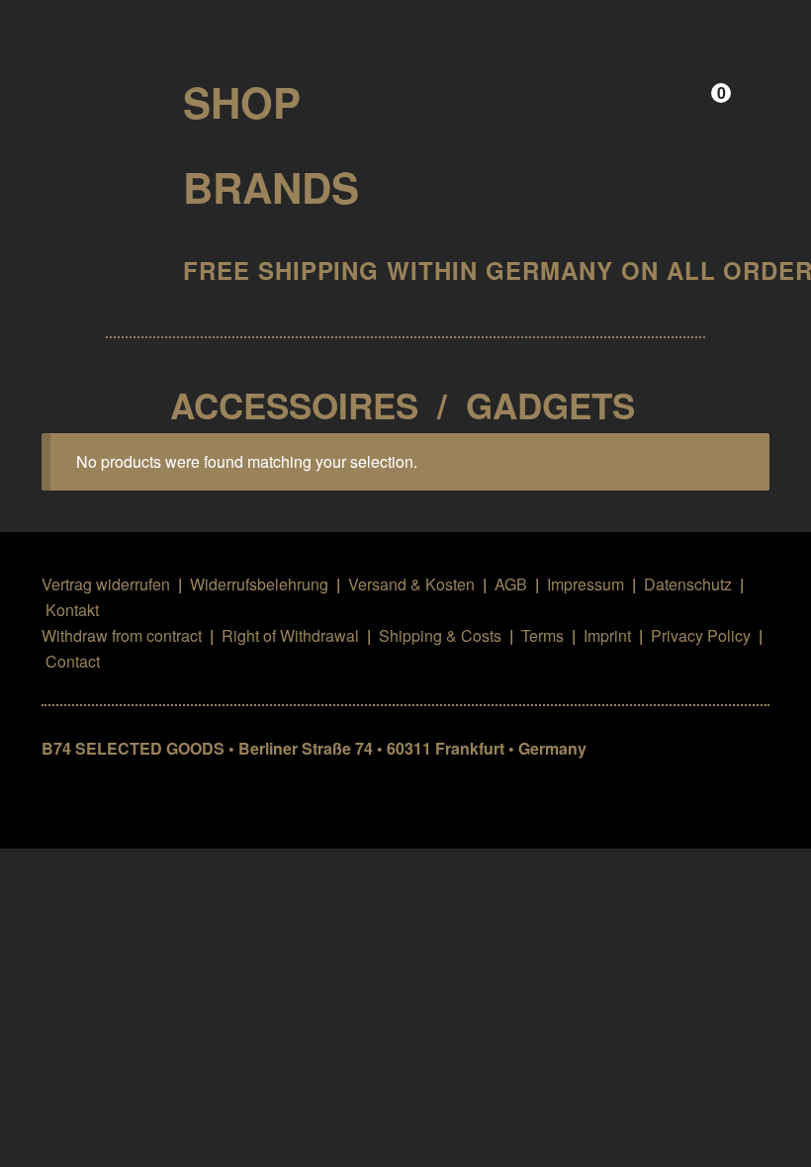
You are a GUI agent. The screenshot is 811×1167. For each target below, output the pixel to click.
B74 (95, 95)
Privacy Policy (701, 635)
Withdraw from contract (122, 635)
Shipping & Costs (440, 635)
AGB (511, 584)
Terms (542, 635)
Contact (72, 661)
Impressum (585, 584)
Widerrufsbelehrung (259, 584)
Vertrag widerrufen (106, 584)
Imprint (607, 635)
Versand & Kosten (411, 584)
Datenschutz (688, 584)
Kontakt (72, 609)
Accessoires (294, 405)
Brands (271, 187)
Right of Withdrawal (290, 635)
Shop (242, 102)
